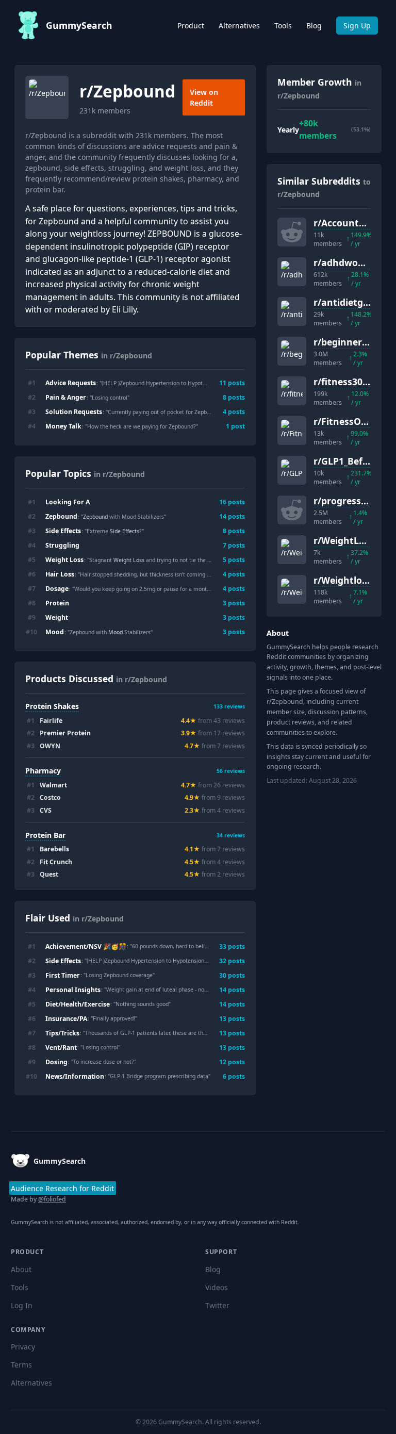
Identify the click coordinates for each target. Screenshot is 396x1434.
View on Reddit (204, 97)
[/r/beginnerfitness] (291, 351)
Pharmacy (43, 771)
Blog (314, 25)
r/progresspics (346, 501)
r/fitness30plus (348, 381)
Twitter (217, 1305)
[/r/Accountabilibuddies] (291, 232)
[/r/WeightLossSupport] (291, 549)
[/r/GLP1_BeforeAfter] (291, 470)
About (21, 1269)
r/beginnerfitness (353, 342)
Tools (283, 25)
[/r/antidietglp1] (291, 311)
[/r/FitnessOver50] (291, 430)
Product (190, 25)
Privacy (23, 1346)
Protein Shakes (52, 706)
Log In (21, 1305)
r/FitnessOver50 (350, 421)
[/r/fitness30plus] (291, 390)
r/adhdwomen (346, 262)
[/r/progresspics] (291, 510)
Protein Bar (45, 835)
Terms (21, 1365)
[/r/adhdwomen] (291, 271)
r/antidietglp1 (345, 302)
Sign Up (357, 25)
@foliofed (52, 1199)
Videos (216, 1287)
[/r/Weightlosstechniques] (291, 589)
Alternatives (239, 25)
